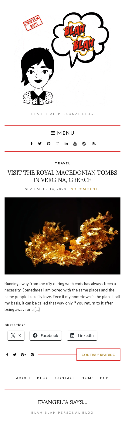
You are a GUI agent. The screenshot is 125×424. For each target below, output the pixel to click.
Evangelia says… (62, 402)
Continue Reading (98, 355)
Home (88, 378)
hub (104, 378)
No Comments (85, 189)
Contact (65, 378)
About (23, 378)
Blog (43, 378)
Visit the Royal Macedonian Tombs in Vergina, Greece (62, 176)
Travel (62, 163)
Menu (65, 132)
